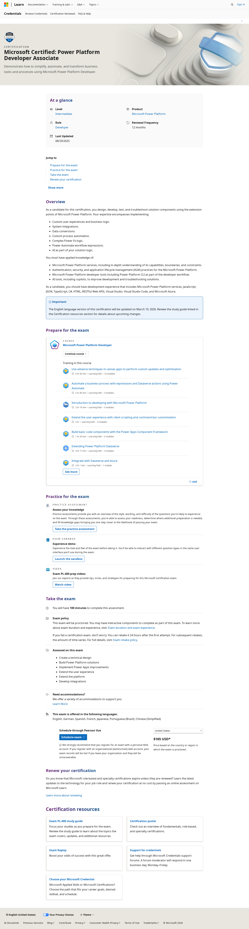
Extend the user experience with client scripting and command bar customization (124, 417)
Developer (62, 127)
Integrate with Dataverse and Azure (94, 461)
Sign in (241, 4)
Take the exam (59, 175)
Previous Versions (33, 922)
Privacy (79, 922)
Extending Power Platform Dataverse (95, 446)
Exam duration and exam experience (131, 628)
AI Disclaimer (11, 922)
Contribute (65, 922)
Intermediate (63, 114)
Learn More (60, 704)
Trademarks (150, 922)
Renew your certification (65, 179)
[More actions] (242, 21)
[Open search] (232, 5)
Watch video (63, 584)
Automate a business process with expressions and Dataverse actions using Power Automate (125, 386)
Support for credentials (145, 850)
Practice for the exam (64, 170)
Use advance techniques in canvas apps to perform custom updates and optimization (126, 369)
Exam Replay (58, 850)
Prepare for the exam (64, 165)
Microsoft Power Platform (148, 114)
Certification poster (143, 821)
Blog (49, 922)
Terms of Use (132, 922)
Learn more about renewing (64, 795)
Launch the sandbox (68, 559)
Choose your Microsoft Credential (71, 879)
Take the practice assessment (75, 529)
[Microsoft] (6, 4)
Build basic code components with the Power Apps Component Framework (120, 432)
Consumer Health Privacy (104, 922)
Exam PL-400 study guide (66, 821)
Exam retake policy (125, 640)
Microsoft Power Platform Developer (87, 345)
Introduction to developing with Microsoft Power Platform (109, 403)
